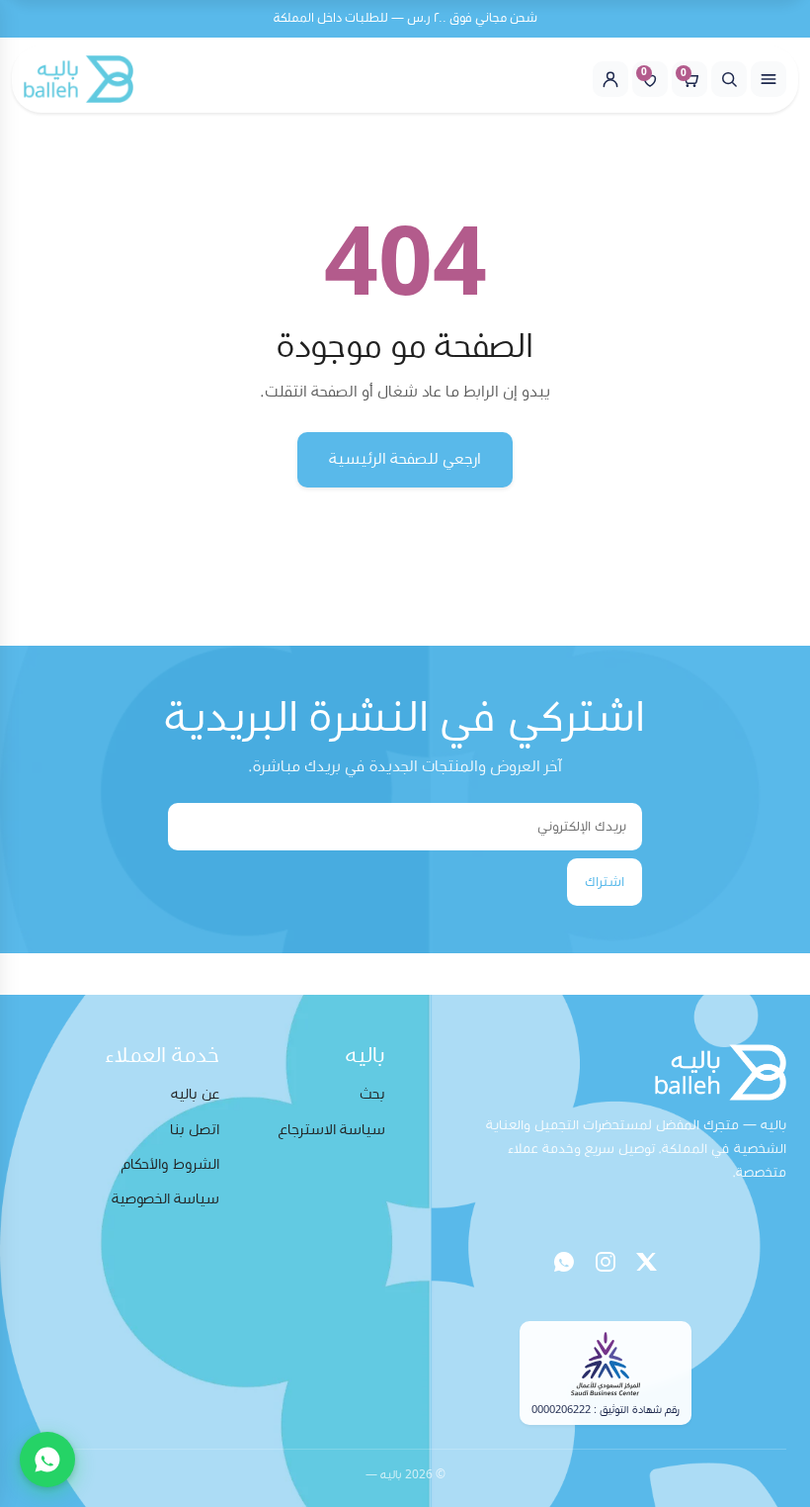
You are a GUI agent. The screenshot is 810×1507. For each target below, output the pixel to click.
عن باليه (195, 1094)
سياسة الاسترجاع (332, 1129)
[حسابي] (610, 79)
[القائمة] (768, 79)
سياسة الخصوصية (165, 1199)
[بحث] (729, 79)
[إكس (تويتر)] (647, 1262)
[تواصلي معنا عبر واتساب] (47, 1459)
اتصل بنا (194, 1129)
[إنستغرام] (605, 1262)
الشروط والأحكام (170, 1164)
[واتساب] (564, 1262)
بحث (372, 1094)
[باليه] (78, 79)
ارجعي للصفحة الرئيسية (405, 459)
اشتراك (604, 882)
